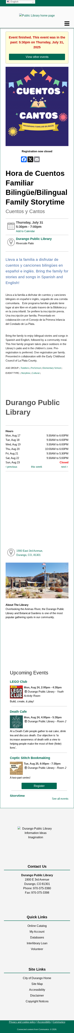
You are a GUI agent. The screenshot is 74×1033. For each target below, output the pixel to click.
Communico (59, 1022)
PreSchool (36, 368)
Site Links (37, 969)
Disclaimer (37, 995)
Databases (37, 937)
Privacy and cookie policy (22, 1022)
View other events (37, 56)
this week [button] (36, 466)
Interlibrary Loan (37, 943)
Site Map (37, 983)
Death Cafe (18, 711)
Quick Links (37, 917)
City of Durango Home (37, 978)
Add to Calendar (25, 231)
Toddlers (25, 368)
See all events (60, 798)
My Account (37, 931)
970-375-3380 (42, 888)
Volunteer (37, 949)
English (14, 1)
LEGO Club (18, 681)
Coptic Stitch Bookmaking (30, 758)
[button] (66, 23)
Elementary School (52, 368)
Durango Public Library (34, 239)
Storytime (25, 373)
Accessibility (37, 989)
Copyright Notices (37, 1001)
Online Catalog (37, 925)
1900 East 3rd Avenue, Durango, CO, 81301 (29, 552)
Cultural (36, 373)
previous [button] (11, 466)
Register (39, 785)
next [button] (64, 466)
